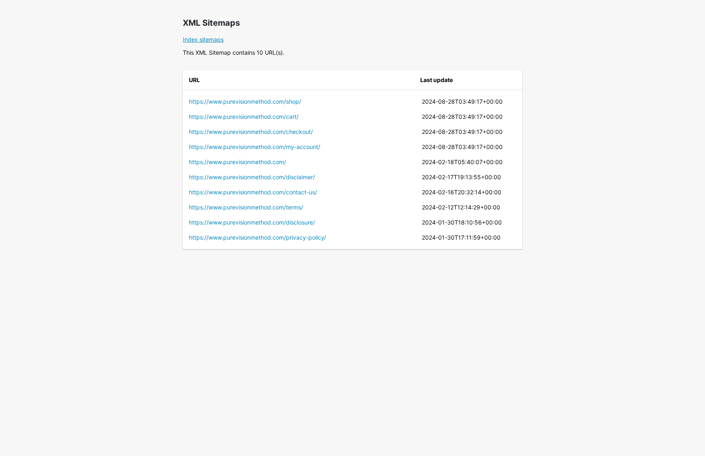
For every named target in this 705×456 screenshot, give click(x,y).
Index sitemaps (203, 39)
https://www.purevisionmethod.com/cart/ (244, 116)
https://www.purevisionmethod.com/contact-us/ (253, 192)
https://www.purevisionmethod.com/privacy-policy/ (257, 237)
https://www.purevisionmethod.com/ (237, 161)
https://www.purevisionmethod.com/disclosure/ (252, 222)
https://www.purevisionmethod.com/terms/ (246, 207)
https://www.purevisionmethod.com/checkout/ (251, 131)
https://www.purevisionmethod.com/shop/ (245, 101)
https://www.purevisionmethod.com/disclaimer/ (252, 177)
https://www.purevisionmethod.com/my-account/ (254, 146)
